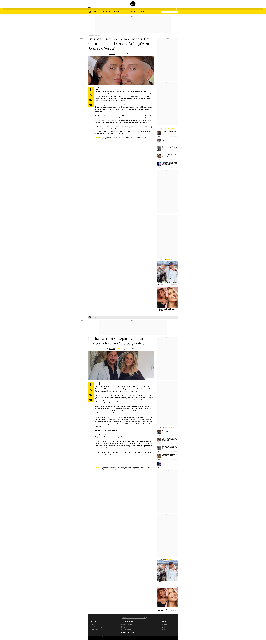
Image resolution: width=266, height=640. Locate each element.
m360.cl (118, 349)
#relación (145, 137)
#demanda (113, 467)
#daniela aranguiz (107, 137)
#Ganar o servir (129, 137)
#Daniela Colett (116, 137)
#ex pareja (128, 467)
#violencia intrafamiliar (130, 469)
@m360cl (118, 54)
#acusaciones (105, 467)
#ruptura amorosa (118, 469)
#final (123, 137)
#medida (142, 467)
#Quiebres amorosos (107, 469)
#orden (148, 467)
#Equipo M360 (120, 467)
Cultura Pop (91, 35)
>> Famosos (97, 35)
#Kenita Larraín (135, 467)
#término (104, 139)
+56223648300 (124, 634)
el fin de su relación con (108, 96)
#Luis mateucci (138, 137)
